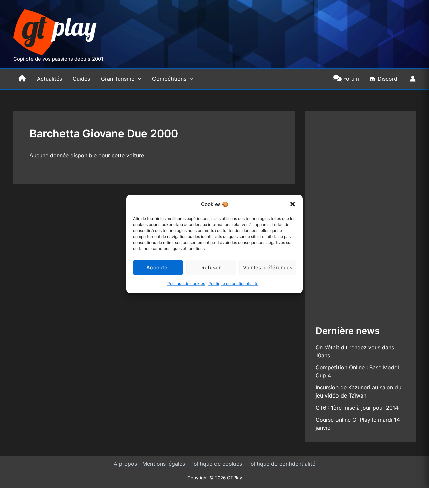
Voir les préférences (267, 267)
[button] (292, 204)
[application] (138, 79)
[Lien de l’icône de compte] (413, 79)
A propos (125, 463)
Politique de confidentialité (233, 283)
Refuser (211, 267)
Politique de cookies (186, 283)
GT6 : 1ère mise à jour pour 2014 (357, 407)
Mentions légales (163, 463)
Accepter (157, 267)
